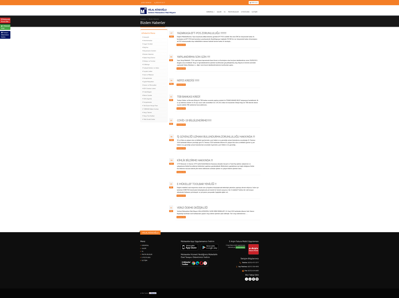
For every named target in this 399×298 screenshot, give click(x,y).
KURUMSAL (209, 12)
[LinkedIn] (253, 279)
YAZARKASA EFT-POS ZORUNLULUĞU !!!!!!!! (201, 33)
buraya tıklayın (240, 247)
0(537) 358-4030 (253, 266)
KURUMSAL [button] (145, 245)
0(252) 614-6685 (253, 271)
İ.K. (225, 12)
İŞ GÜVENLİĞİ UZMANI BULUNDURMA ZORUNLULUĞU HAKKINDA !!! (216, 136)
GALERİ (219, 12)
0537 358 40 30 (146, 2)
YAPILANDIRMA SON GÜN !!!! (193, 57)
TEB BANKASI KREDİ (188, 96)
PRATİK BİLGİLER (233, 12)
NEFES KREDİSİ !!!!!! (188, 80)
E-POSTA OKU (245, 12)
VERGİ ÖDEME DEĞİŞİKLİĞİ (192, 207)
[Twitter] (250, 279)
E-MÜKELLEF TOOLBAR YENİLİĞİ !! (196, 184)
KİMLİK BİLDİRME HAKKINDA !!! (195, 160)
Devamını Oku (181, 45)
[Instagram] (257, 279)
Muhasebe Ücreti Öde (5, 20)
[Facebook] (246, 279)
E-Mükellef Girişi (5, 27)
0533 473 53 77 (160, 2)
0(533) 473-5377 (253, 262)
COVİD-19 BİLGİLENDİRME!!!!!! (194, 120)
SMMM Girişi (254, 2)
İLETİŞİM (254, 12)
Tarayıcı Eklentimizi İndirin (5, 35)
